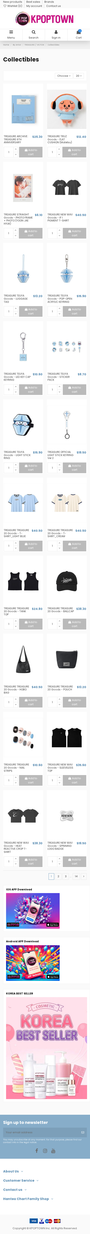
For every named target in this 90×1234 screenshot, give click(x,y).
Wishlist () (15, 6)
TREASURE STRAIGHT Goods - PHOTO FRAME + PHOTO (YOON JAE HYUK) (18, 219)
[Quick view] (26, 133)
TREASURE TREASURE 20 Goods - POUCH (60, 688)
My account (34, 6)
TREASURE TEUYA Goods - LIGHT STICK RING (17, 455)
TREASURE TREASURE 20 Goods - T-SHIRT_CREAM (60, 533)
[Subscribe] (83, 1132)
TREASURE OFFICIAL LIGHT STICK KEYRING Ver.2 (60, 455)
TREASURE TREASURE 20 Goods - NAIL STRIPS (16, 767)
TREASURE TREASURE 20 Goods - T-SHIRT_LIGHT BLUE (16, 533)
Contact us (53, 6)
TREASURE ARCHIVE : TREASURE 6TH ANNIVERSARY (16, 139)
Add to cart (32, 152)
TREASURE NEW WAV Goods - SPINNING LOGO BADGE (60, 846)
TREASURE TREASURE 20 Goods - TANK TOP (16, 611)
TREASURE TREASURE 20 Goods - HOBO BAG (16, 689)
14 (76, 876)
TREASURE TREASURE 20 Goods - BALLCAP (61, 610)
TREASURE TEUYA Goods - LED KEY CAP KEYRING (17, 377)
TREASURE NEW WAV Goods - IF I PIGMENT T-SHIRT (60, 217)
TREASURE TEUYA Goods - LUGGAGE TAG (16, 298)
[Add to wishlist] (20, 133)
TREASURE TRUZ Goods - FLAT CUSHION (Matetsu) (60, 139)
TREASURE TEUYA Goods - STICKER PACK (59, 377)
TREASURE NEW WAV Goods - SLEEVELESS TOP (60, 767)
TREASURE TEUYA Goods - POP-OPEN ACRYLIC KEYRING (60, 298)
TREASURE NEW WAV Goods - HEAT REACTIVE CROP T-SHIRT (16, 847)
